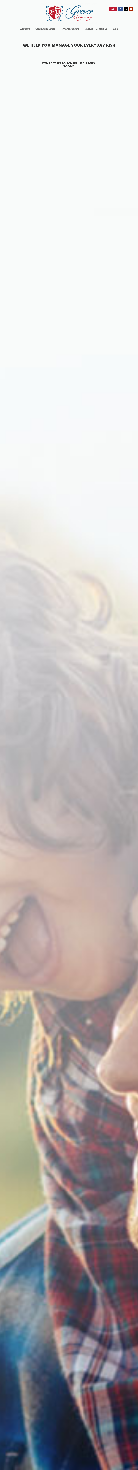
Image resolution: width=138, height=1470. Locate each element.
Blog (115, 28)
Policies (89, 28)
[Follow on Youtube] (131, 9)
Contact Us (101, 28)
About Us (25, 28)
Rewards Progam (70, 28)
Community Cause (45, 28)
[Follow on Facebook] (120, 9)
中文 (113, 9)
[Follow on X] (126, 9)
